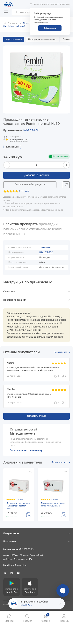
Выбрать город (50, 28)
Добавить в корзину (36, 175)
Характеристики (14, 39)
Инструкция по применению (42, 39)
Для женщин (12, 147)
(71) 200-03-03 (26, 549)
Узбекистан (44, 247)
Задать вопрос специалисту (26, 450)
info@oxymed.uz (19, 565)
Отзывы (66, 39)
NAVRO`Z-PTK (30, 130)
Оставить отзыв (36, 416)
